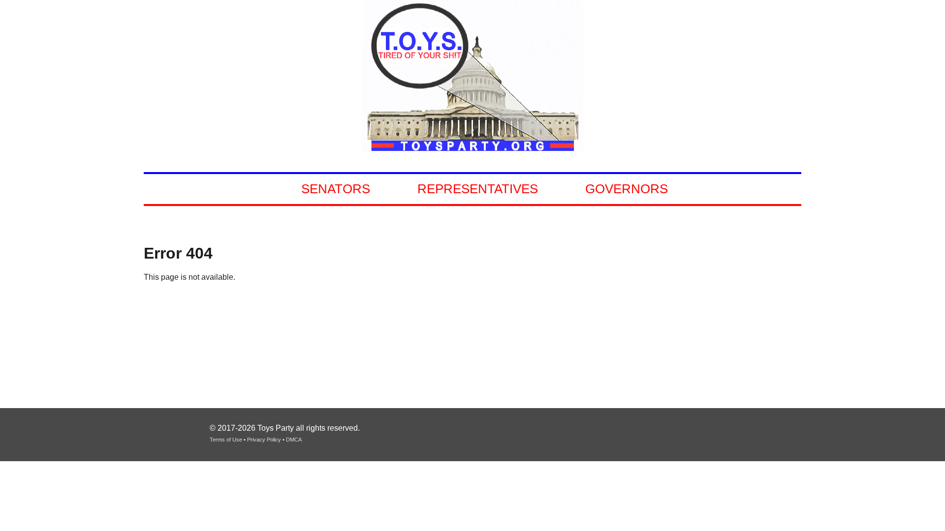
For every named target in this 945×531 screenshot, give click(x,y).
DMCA (294, 439)
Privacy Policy (264, 439)
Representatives (477, 189)
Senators (335, 189)
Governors (626, 189)
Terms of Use (226, 439)
